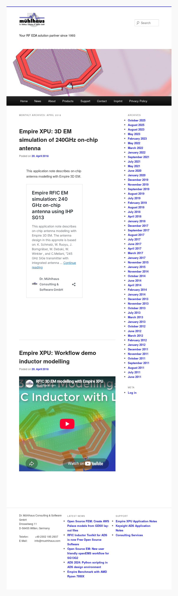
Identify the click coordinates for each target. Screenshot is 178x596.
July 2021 (134, 161)
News (37, 101)
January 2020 (136, 175)
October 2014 (136, 276)
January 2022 (136, 152)
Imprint (118, 101)
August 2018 (136, 207)
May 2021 (134, 166)
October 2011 (136, 358)
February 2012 (137, 340)
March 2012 (135, 335)
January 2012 (136, 345)
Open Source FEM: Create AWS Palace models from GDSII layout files (88, 525)
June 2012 (134, 331)
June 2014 (134, 280)
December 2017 (138, 226)
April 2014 (134, 285)
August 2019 (136, 193)
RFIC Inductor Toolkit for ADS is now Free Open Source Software (87, 539)
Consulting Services (129, 535)
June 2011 (134, 377)
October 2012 (136, 326)
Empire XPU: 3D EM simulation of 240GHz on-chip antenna (58, 139)
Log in (132, 392)
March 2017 (135, 253)
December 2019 (138, 180)
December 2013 (138, 299)
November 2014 (138, 271)
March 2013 (135, 317)
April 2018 (134, 216)
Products (68, 101)
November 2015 (138, 262)
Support (85, 101)
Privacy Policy (138, 101)
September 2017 (138, 230)
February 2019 (137, 203)
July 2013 (134, 312)
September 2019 (138, 189)
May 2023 (134, 134)
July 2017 (134, 239)
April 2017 (134, 248)
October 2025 (136, 120)
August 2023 (136, 129)
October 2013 (136, 308)
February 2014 (137, 289)
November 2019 (138, 184)
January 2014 (136, 294)
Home (24, 101)
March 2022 (135, 148)
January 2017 (136, 258)
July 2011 (134, 372)
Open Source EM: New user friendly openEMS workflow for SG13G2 (88, 553)
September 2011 (138, 363)
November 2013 (138, 303)
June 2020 (134, 170)
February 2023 (137, 138)
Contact (102, 101)
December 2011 (138, 349)
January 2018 (136, 221)
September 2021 (138, 157)
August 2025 (136, 125)
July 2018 (134, 212)
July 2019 (134, 198)
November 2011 (138, 354)
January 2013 (136, 322)
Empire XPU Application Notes (136, 521)
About (52, 101)
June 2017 (134, 244)
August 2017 (136, 235)
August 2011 (136, 368)
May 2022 (134, 143)
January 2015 (136, 267)
